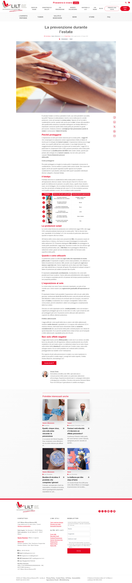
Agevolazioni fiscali (52, 580)
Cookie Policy (60, 578)
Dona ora (125, 8)
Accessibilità (76, 578)
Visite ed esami (34, 8)
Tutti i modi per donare (56, 522)
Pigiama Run (54, 542)
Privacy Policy (50, 578)
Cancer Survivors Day (56, 540)
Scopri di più (48, 363)
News (74, 17)
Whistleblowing (64, 580)
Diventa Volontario (73, 8)
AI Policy (68, 578)
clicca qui (72, 525)
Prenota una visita (112, 8)
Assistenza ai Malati (47, 8)
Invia (79, 551)
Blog (101, 8)
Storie (91, 17)
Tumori (40, 17)
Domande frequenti (55, 526)
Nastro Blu (53, 545)
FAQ (108, 17)
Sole (71, 39)
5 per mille (53, 534)
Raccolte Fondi (54, 536)
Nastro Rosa (53, 543)
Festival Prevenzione (56, 538)
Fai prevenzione (59, 8)
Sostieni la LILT (86, 8)
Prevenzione (64, 39)
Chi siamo (95, 8)
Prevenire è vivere (65, 2)
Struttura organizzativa (24, 526)
